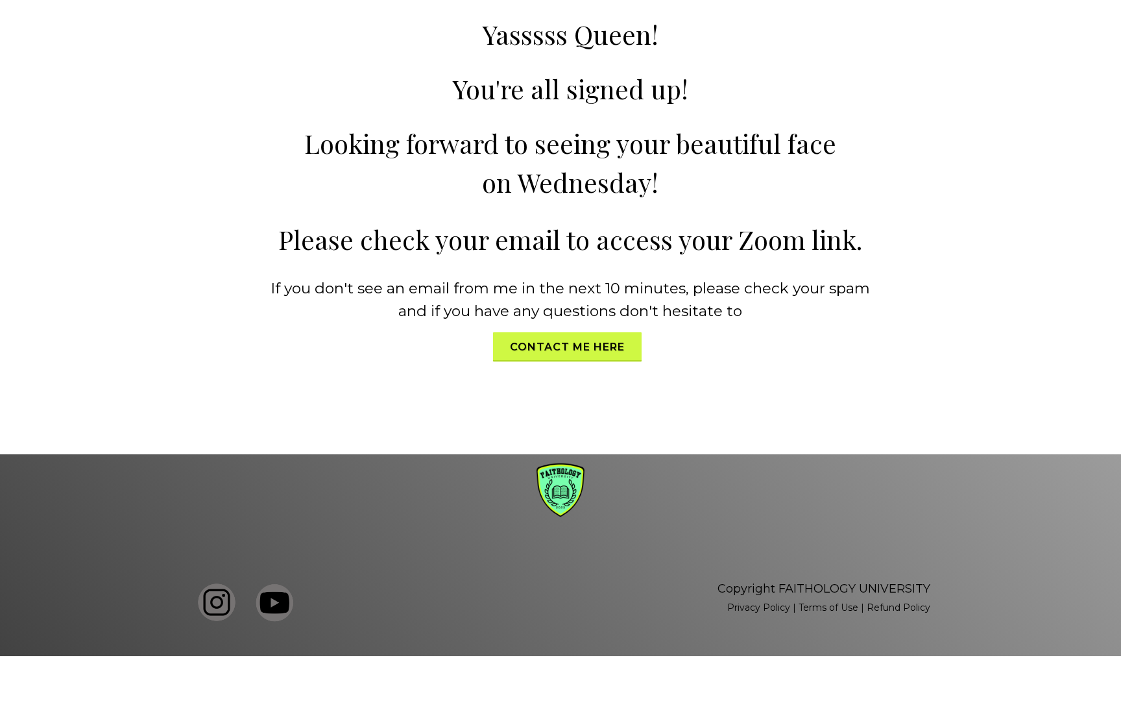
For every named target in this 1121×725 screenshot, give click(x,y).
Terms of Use (828, 607)
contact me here (567, 347)
